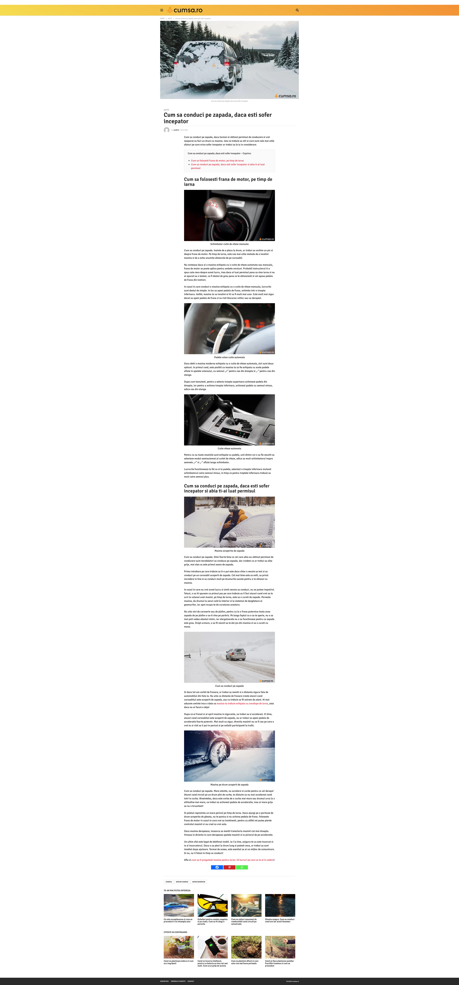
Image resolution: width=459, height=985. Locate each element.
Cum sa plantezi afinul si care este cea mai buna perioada (244, 962)
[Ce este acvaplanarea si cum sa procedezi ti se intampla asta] (179, 905)
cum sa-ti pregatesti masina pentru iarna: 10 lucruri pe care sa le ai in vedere (232, 859)
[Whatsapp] (242, 867)
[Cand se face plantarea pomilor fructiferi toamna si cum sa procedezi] (280, 947)
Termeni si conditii (178, 981)
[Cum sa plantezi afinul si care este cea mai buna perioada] (246, 947)
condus (169, 882)
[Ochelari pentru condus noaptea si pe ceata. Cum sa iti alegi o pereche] (213, 905)
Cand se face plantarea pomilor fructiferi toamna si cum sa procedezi (279, 963)
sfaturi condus (182, 882)
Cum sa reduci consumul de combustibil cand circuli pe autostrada (244, 921)
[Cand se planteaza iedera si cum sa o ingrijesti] (179, 947)
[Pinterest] (229, 867)
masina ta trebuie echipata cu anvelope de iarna (242, 703)
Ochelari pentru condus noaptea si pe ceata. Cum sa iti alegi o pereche (212, 921)
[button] (161, 10)
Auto (166, 110)
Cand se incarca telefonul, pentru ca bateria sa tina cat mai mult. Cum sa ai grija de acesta (213, 963)
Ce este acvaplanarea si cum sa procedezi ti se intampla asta (178, 920)
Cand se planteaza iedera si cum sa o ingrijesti (178, 962)
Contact (191, 981)
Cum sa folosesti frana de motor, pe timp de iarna (217, 160)
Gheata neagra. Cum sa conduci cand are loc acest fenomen (279, 920)
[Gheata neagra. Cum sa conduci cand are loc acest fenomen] (280, 905)
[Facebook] (217, 867)
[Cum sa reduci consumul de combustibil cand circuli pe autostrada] (246, 905)
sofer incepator (198, 882)
